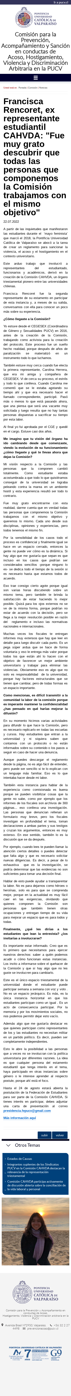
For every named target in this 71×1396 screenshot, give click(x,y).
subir (44, 1135)
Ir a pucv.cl (61, 2)
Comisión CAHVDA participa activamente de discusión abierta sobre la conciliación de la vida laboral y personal (36, 1185)
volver (60, 1135)
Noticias (43, 87)
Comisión (32, 87)
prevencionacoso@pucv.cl (42, 1328)
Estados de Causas (19, 1159)
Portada (22, 87)
